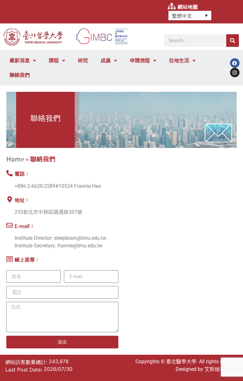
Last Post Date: (24, 369)
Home (15, 159)
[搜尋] (232, 40)
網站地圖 (188, 7)
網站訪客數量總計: (27, 362)
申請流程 (140, 60)
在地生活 (179, 60)
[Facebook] (235, 63)
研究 (83, 60)
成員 (106, 60)
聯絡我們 (19, 75)
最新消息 (19, 60)
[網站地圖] (171, 6)
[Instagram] (235, 72)
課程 (54, 60)
